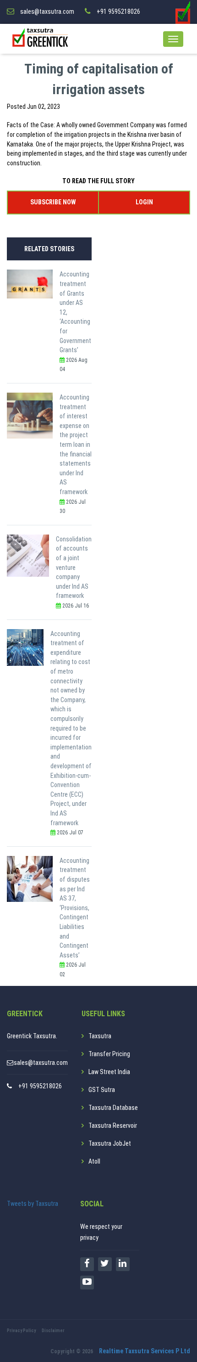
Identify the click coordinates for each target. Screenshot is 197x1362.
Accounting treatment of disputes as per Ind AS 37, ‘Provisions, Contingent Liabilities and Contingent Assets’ (75, 908)
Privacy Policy (21, 1330)
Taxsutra (99, 1036)
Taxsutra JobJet (109, 1143)
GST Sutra (101, 1089)
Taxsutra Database (113, 1107)
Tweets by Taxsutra (32, 1203)
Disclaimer (53, 1330)
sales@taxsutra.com (41, 1062)
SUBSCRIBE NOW (53, 202)
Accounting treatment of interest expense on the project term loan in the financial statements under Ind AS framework (76, 444)
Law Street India (109, 1071)
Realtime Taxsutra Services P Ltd (144, 1351)
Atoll (94, 1161)
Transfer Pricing (109, 1054)
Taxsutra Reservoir (112, 1125)
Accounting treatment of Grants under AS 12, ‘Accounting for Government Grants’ (75, 312)
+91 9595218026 (40, 1086)
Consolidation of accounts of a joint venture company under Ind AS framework (74, 567)
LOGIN (144, 202)
